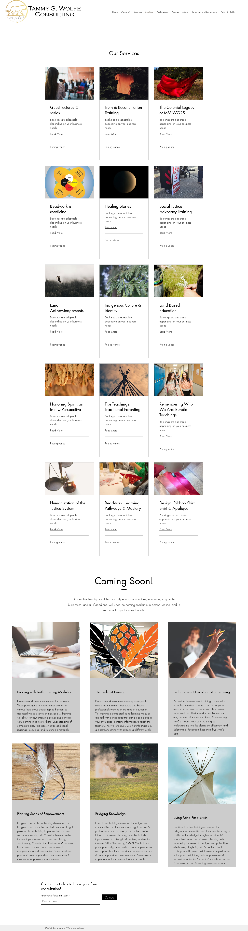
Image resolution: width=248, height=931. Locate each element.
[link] (69, 110)
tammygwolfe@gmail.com (204, 11)
